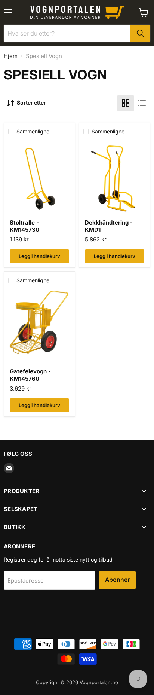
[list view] (142, 103)
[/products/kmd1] (114, 179)
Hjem (11, 56)
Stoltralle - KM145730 (24, 226)
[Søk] (140, 33)
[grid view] (125, 103)
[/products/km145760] (39, 328)
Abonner (117, 579)
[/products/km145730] (39, 179)
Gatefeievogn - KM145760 (30, 375)
